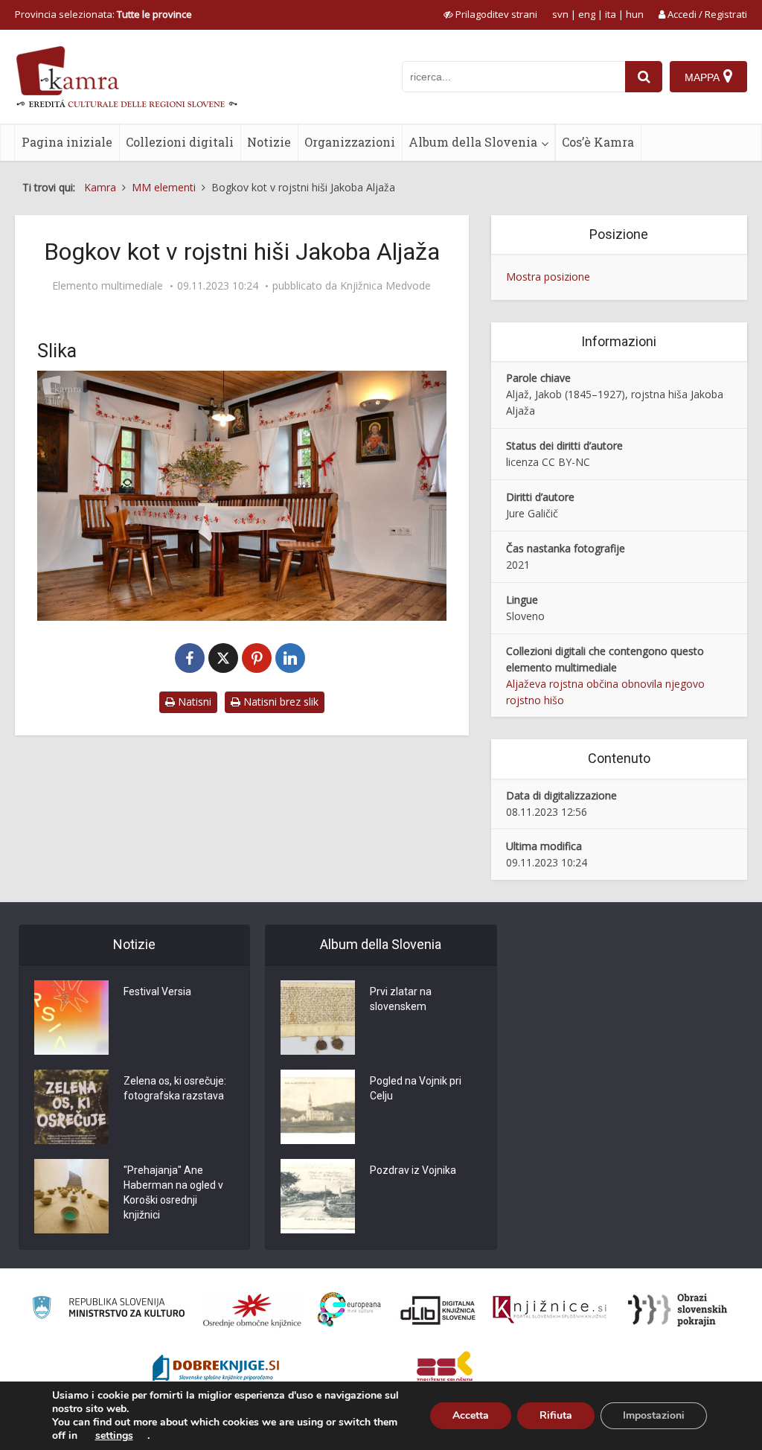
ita (610, 14)
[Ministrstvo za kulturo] (108, 1310)
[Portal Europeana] (349, 1310)
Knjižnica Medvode (385, 286)
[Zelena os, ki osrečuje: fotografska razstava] (71, 1107)
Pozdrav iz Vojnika (413, 1170)
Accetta (470, 1415)
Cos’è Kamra (598, 142)
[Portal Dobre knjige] (216, 1369)
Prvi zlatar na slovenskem (401, 999)
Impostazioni (654, 1415)
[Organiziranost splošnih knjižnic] (252, 1310)
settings (114, 1436)
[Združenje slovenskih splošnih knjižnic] (549, 1310)
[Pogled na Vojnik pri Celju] (318, 1107)
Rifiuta (556, 1415)
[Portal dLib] (438, 1310)
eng (586, 14)
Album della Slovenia (473, 142)
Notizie (269, 142)
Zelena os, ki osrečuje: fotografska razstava (175, 1088)
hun (635, 14)
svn (560, 14)
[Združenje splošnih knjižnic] (445, 1369)
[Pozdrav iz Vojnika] (318, 1196)
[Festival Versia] (71, 1017)
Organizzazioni (349, 142)
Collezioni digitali (180, 142)
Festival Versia (157, 991)
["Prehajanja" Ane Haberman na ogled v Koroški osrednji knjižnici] (71, 1196)
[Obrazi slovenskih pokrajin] (677, 1310)
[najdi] (643, 76)
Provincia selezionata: (103, 14)
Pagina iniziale (67, 142)
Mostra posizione (548, 276)
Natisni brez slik (279, 701)
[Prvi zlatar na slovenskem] (318, 1017)
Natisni (193, 701)
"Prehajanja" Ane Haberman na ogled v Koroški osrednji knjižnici (173, 1192)
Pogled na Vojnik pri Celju (415, 1088)
